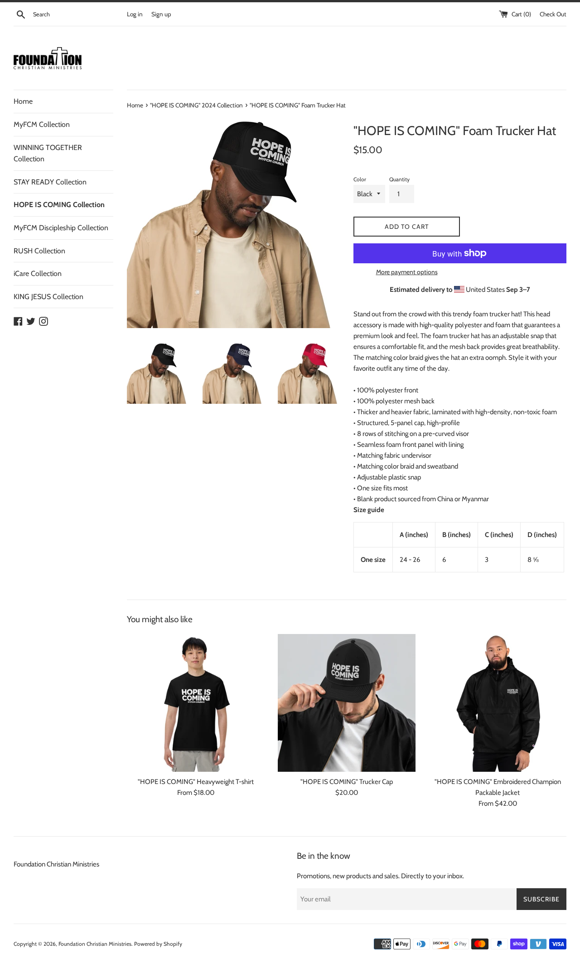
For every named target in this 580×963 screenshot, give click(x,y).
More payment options (407, 272)
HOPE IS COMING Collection (59, 204)
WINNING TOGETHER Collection (48, 153)
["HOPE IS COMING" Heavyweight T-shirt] (195, 702)
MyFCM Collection (42, 124)
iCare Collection (38, 273)
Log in (135, 14)
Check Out (553, 14)
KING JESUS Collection (48, 296)
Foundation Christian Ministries (56, 864)
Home (23, 101)
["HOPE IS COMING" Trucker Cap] (346, 702)
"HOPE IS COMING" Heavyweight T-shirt (196, 782)
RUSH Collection (39, 251)
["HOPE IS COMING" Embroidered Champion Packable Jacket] (497, 702)
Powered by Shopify (158, 943)
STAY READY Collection (50, 182)
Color (359, 179)
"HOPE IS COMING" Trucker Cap (346, 782)
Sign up (161, 14)
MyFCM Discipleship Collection (61, 227)
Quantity (399, 179)
